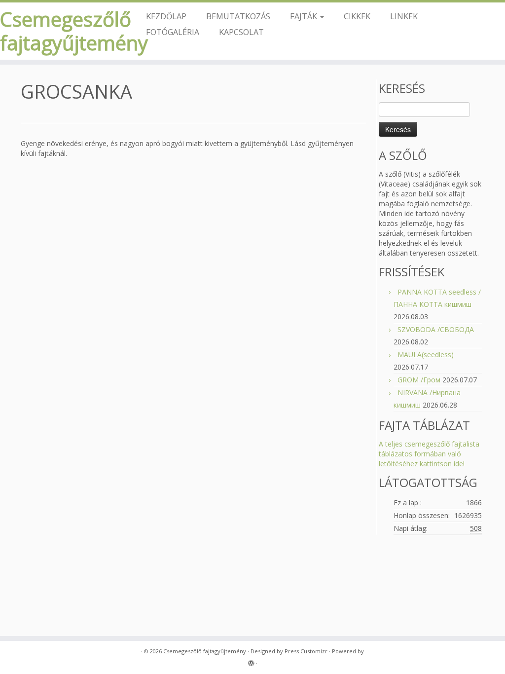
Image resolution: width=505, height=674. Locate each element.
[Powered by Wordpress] (251, 661)
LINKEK (404, 16)
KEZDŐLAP (166, 16)
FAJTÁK (304, 16)
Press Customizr (306, 651)
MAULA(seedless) (425, 354)
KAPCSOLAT (241, 31)
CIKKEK (357, 16)
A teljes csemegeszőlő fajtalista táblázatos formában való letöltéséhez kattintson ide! (429, 453)
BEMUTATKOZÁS (238, 16)
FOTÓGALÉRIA (172, 31)
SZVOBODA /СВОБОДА (435, 329)
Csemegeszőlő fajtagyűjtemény (59, 31)
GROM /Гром (418, 379)
